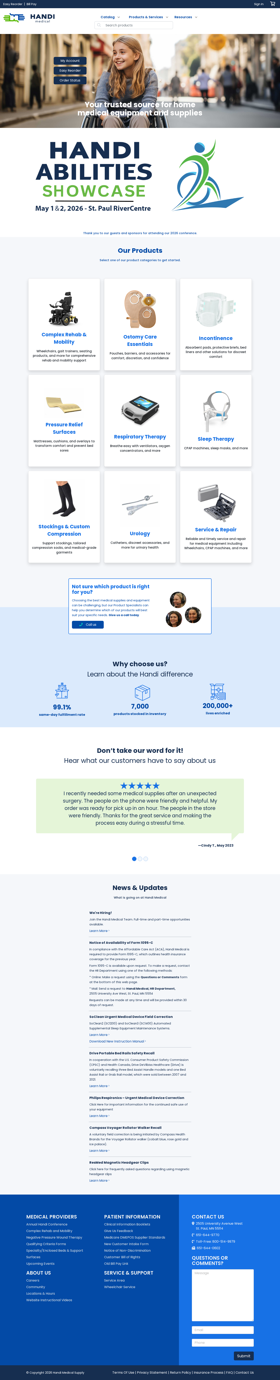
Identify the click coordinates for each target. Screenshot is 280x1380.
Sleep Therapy (216, 439)
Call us (91, 624)
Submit (243, 1356)
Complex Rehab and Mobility (49, 1231)
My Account (70, 60)
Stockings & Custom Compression (64, 530)
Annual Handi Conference (46, 1224)
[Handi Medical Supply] (29, 21)
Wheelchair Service (119, 1287)
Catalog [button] (108, 17)
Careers (32, 1280)
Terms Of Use (123, 1372)
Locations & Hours (40, 1293)
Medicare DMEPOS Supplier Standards (134, 1237)
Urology (140, 533)
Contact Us (245, 1372)
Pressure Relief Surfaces (64, 428)
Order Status (70, 80)
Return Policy (180, 1372)
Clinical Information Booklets (127, 1224)
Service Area (114, 1280)
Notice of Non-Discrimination (127, 1250)
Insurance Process (208, 1372)
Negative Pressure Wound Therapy (54, 1237)
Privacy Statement (152, 1372)
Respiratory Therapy (140, 436)
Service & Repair (216, 529)
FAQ (229, 1372)
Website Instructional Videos (49, 1300)
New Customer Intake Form (126, 1244)
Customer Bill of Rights (122, 1257)
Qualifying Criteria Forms (46, 1244)
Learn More (98, 930)
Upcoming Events (40, 1263)
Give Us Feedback (118, 1231)
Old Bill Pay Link (116, 1263)
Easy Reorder (70, 70)
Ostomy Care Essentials (140, 340)
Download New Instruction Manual (116, 1041)
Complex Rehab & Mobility (64, 338)
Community (35, 1287)
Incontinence (216, 338)
